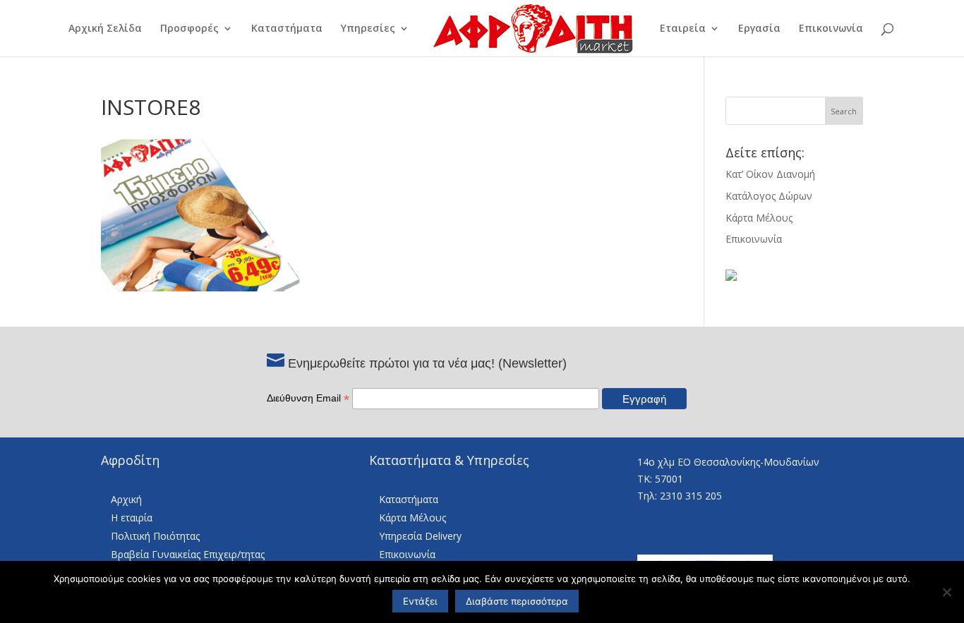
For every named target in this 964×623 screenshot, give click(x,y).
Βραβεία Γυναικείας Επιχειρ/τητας (188, 554)
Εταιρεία (683, 29)
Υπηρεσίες (368, 29)
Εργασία (759, 29)
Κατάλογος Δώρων (768, 195)
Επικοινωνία (831, 29)
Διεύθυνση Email (308, 398)
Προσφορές (189, 29)
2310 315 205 (691, 495)
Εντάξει (420, 601)
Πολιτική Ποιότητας (155, 536)
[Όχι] (946, 592)
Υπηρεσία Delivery (420, 536)
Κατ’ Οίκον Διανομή (770, 174)
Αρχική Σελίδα (105, 29)
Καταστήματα (287, 29)
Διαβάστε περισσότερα (517, 601)
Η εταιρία (131, 517)
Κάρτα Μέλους (759, 217)
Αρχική (126, 499)
